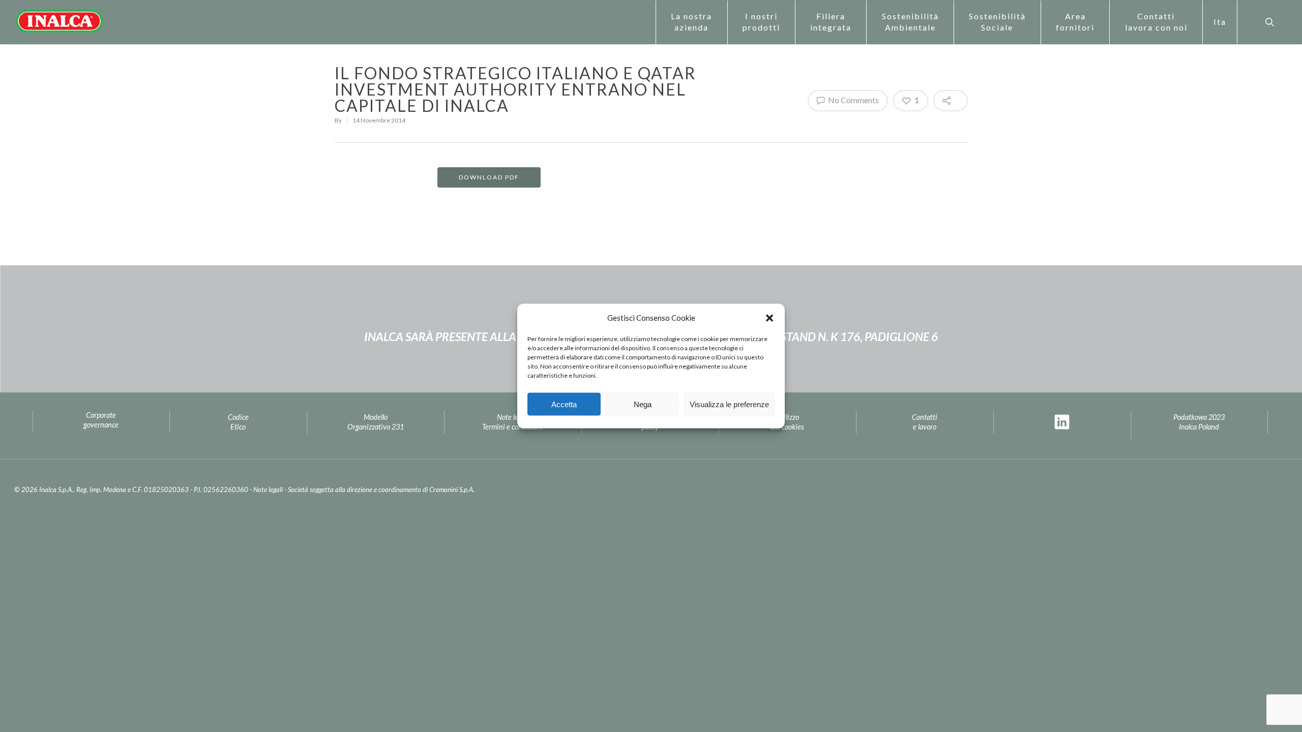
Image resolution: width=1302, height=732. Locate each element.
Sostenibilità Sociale (997, 21)
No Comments (852, 100)
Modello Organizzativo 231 (375, 422)
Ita (1220, 21)
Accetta (564, 404)
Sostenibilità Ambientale (910, 21)
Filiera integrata (830, 21)
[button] (769, 318)
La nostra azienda (691, 21)
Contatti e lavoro (924, 422)
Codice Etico (238, 422)
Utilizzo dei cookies (787, 422)
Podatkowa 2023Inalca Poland (1199, 422)
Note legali (268, 489)
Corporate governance (101, 420)
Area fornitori (1075, 21)
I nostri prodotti (761, 21)
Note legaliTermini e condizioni (512, 422)
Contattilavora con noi (1156, 21)
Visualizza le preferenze (729, 404)
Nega (643, 404)
